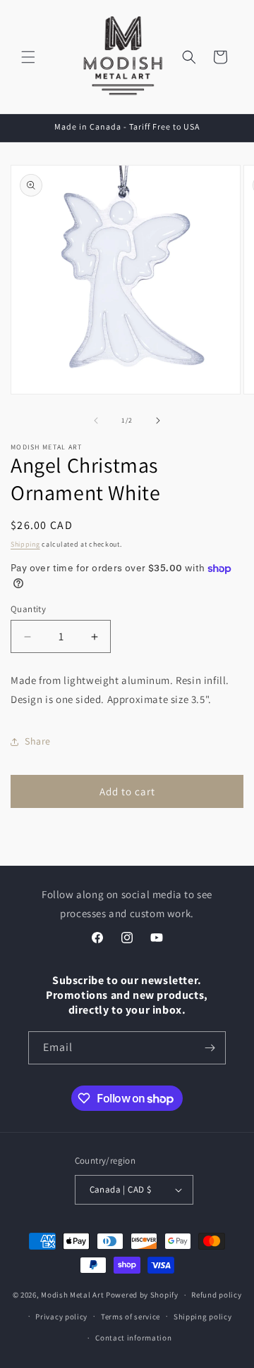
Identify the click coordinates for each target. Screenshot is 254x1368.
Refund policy (216, 1295)
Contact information (133, 1338)
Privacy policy (61, 1317)
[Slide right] (158, 420)
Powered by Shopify (142, 1295)
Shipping (25, 544)
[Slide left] (95, 420)
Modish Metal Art (72, 1295)
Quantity (28, 609)
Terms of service (130, 1317)
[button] (28, 57)
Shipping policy (203, 1317)
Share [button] (38, 741)
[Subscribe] (209, 1047)
